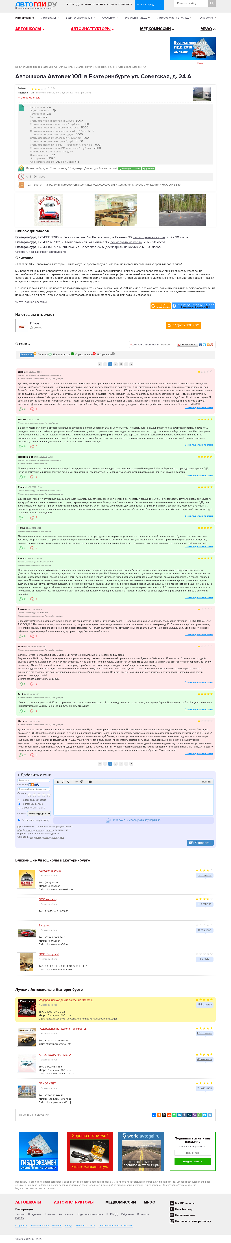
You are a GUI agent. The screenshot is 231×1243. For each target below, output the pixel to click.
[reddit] (169, 1115)
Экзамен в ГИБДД (136, 17)
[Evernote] (174, 1115)
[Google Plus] (212, 345)
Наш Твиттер (184, 1209)
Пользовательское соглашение (116, 1225)
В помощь (143, 1214)
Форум (68, 1225)
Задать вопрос (186, 325)
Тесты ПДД (73, 4)
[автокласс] (116, 210)
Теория (20, 1214)
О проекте (125, 4)
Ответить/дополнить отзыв (199, 407)
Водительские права (79, 17)
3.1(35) (51, 88)
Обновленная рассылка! (192, 1146)
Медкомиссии (155, 29)
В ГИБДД (111, 1214)
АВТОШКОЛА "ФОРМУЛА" (55, 1054)
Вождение (34, 1214)
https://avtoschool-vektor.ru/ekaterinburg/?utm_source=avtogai (81, 1018)
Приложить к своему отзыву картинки (136, 820)
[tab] (27, 355)
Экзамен (50, 1214)
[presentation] (27, 355)
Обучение (108, 17)
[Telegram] (210, 1115)
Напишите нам (185, 1215)
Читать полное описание (31, 302)
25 (32, 92)
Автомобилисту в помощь (173, 17)
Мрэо (149, 1202)
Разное (19, 1217)
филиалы (149, 168)
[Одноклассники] (208, 345)
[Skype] (204, 1115)
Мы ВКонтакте (185, 1203)
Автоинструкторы (91, 29)
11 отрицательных (64, 92)
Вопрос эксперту (96, 4)
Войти (25, 784)
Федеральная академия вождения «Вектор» (66, 999)
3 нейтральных (82, 92)
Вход (200, 63)
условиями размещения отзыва (47, 837)
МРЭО (206, 29)
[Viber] (194, 1115)
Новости (57, 1225)
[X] (164, 1115)
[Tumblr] (184, 1115)
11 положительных (44, 92)
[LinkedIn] (179, 1115)
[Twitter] (204, 345)
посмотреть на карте (131, 168)
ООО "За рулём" (49, 954)
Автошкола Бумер (50, 870)
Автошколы (49, 17)
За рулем (44, 925)
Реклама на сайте (85, 1225)
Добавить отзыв (30, 97)
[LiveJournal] (189, 1115)
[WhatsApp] (199, 1115)
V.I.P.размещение (163, 305)
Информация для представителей (195, 305)
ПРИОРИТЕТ (47, 1083)
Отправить (203, 843)
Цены (113, 4)
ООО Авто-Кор (48, 899)
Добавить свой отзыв (145, 344)
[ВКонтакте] (200, 345)
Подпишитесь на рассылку (193, 1221)
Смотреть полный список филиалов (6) (40, 252)
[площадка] (182, 210)
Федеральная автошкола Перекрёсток (62, 1028)
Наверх (165, 344)
